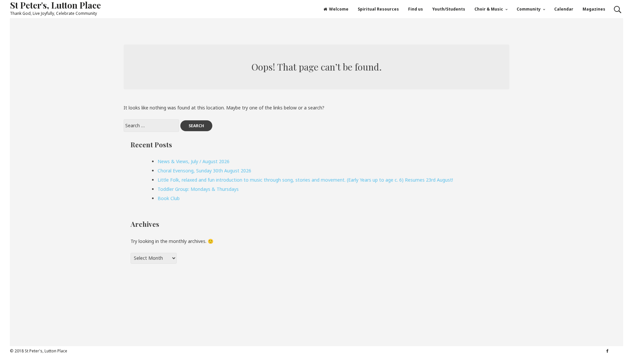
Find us (415, 9)
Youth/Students (448, 9)
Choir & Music (488, 9)
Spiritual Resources (378, 9)
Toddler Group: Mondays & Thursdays (198, 189)
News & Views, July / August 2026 (193, 161)
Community (529, 9)
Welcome (338, 9)
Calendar (563, 9)
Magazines (594, 9)
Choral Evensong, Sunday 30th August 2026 (204, 170)
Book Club (169, 198)
